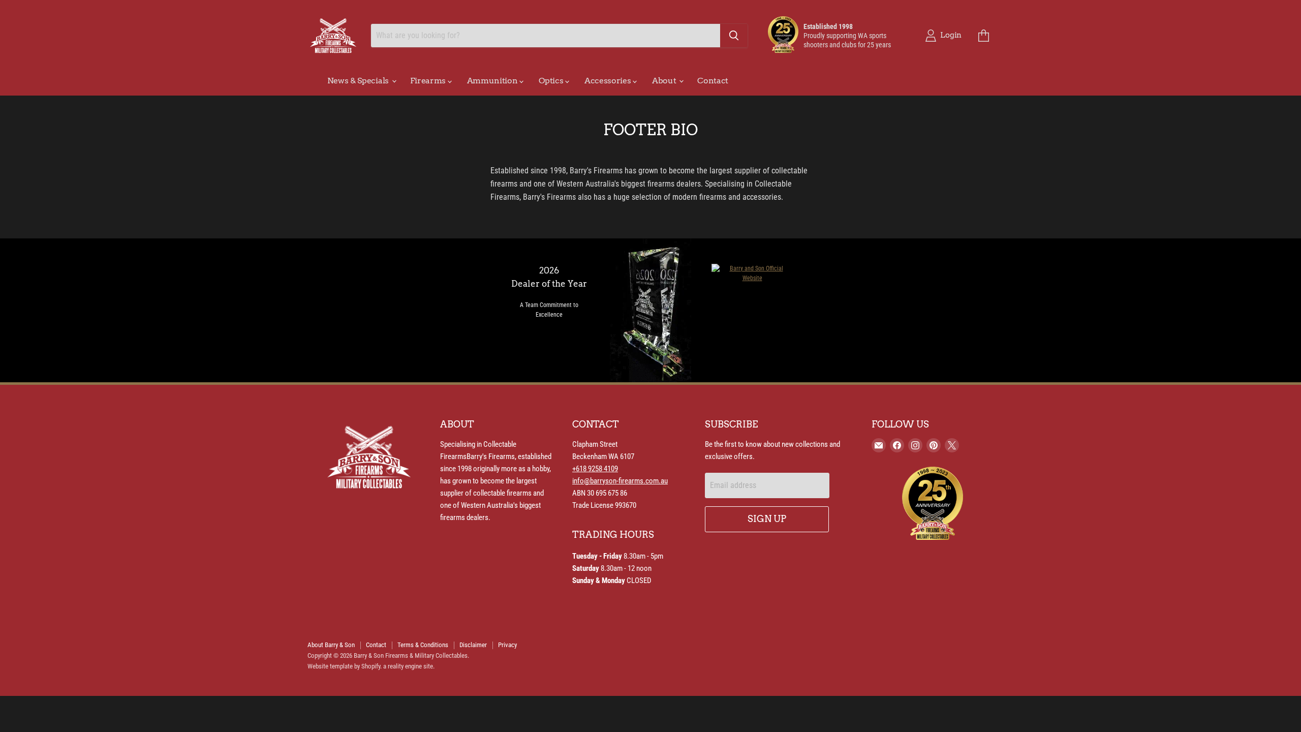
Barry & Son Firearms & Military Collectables (411, 655)
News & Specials (359, 80)
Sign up (767, 518)
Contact (712, 80)
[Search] (734, 35)
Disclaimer (473, 645)
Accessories (608, 80)
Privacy (507, 645)
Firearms (429, 80)
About (665, 80)
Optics (552, 80)
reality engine (405, 666)
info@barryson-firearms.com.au (620, 480)
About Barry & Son (331, 645)
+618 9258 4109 (595, 468)
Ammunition (493, 80)
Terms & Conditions (422, 645)
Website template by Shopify (343, 666)
